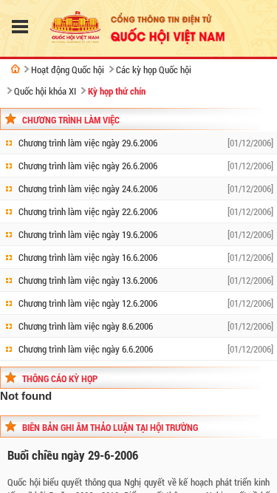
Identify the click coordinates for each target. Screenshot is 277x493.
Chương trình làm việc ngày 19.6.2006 (87, 234)
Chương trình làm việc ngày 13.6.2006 (87, 280)
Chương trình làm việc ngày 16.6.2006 (87, 257)
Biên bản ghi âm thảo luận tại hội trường (110, 427)
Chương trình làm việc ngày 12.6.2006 (87, 303)
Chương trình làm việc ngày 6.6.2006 (85, 349)
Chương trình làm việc (71, 119)
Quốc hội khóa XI (45, 91)
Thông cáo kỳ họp (60, 378)
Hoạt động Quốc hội (67, 69)
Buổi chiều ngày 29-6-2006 (72, 454)
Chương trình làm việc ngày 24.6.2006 (87, 188)
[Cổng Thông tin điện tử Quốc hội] (15, 68)
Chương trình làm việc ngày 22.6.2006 (87, 211)
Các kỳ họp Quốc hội (153, 69)
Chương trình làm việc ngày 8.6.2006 (85, 326)
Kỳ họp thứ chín (117, 91)
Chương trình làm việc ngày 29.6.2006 (87, 142)
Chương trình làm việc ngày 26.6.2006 (87, 165)
